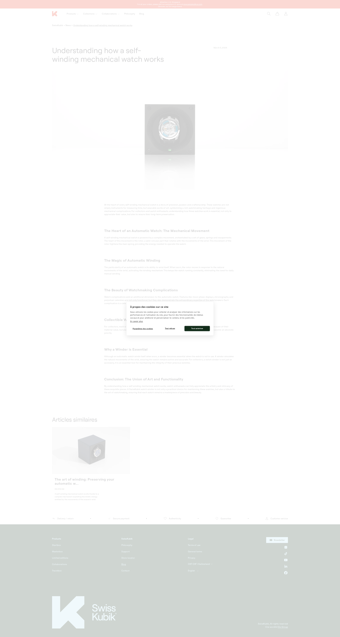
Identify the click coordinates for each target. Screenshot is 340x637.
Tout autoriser (197, 328)
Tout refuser (170, 328)
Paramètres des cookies (143, 329)
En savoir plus (136, 321)
